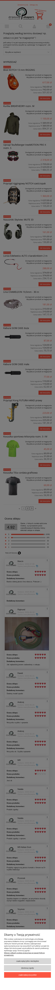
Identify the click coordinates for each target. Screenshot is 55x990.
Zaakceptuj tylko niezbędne (27, 961)
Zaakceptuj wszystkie (28, 975)
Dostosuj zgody (27, 968)
